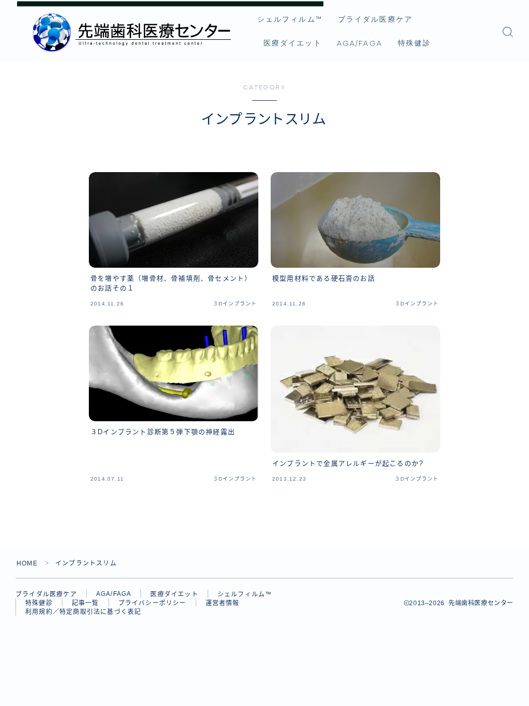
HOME (27, 563)
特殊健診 (414, 43)
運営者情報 (223, 603)
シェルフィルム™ (289, 19)
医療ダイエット (292, 43)
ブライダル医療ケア (375, 19)
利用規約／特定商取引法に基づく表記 (83, 612)
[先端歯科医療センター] (170, 32)
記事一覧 (85, 603)
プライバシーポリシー (152, 603)
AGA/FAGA (359, 43)
